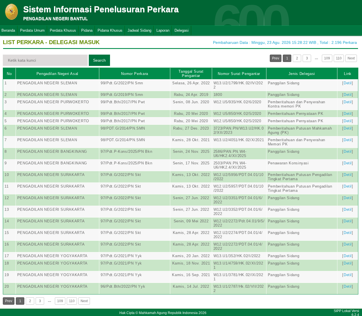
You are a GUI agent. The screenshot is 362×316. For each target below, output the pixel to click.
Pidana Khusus (110, 30)
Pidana (86, 30)
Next (351, 58)
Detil (348, 83)
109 (327, 58)
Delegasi (181, 30)
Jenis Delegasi (301, 74)
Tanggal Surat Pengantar (190, 73)
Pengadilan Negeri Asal (57, 74)
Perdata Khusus (63, 30)
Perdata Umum (32, 30)
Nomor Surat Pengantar (239, 74)
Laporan (162, 30)
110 (339, 58)
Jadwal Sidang (139, 30)
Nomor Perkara (134, 74)
